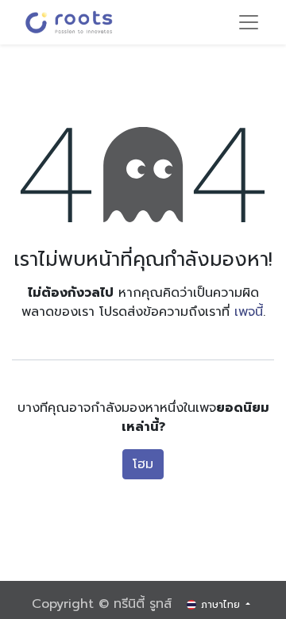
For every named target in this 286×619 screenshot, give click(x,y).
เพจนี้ (248, 311)
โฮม (143, 464)
